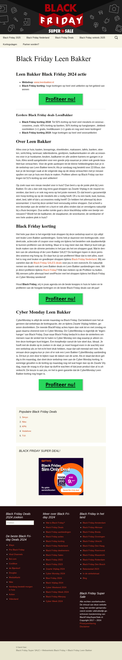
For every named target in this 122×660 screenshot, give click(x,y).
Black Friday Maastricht (94, 555)
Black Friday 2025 (12, 37)
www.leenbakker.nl (44, 82)
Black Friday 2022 (54, 559)
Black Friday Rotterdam (94, 559)
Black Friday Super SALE (28, 650)
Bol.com (13, 559)
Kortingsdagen (10, 44)
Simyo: (25, 417)
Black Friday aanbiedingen (58, 532)
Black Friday (49, 270)
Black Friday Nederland (37, 37)
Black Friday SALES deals (48, 263)
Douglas (13, 573)
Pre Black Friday (16, 549)
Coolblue (13, 563)
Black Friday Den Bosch (94, 564)
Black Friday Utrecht (92, 541)
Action (12, 594)
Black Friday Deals (64, 37)
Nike (24, 422)
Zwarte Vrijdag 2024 (55, 569)
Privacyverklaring (88, 623)
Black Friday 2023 (54, 564)
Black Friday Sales (54, 555)
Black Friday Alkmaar (93, 527)
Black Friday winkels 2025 (92, 37)
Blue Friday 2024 (54, 578)
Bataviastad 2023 (91, 569)
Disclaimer (85, 626)
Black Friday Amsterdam (94, 523)
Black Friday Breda (92, 532)
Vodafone (26, 431)
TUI (23, 435)
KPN (24, 426)
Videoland (13, 599)
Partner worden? (31, 44)
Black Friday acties (55, 536)
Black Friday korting (55, 541)
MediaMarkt (14, 577)
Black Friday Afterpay (56, 596)
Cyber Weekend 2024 (56, 587)
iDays (11, 545)
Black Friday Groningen (94, 536)
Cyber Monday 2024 (55, 573)
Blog (85, 578)
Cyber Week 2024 (54, 601)
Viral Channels (16, 554)
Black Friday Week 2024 (57, 592)
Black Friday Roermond (94, 550)
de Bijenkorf (14, 568)
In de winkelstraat (91, 573)
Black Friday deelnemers (57, 550)
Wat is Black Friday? (55, 523)
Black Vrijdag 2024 (54, 583)
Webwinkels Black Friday (53, 650)
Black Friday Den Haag (93, 546)
